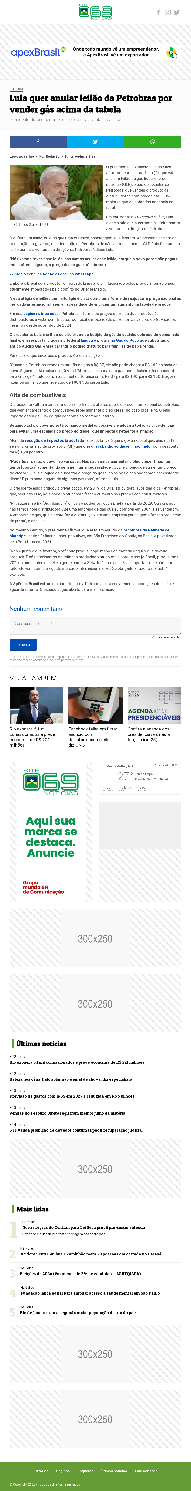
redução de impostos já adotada (54, 440)
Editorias (41, 1471)
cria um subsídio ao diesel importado (116, 446)
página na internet (39, 313)
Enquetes (85, 1471)
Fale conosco (146, 1471)
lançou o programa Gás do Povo (110, 340)
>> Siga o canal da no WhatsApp (52, 274)
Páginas (63, 1471)
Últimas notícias (113, 1471)
